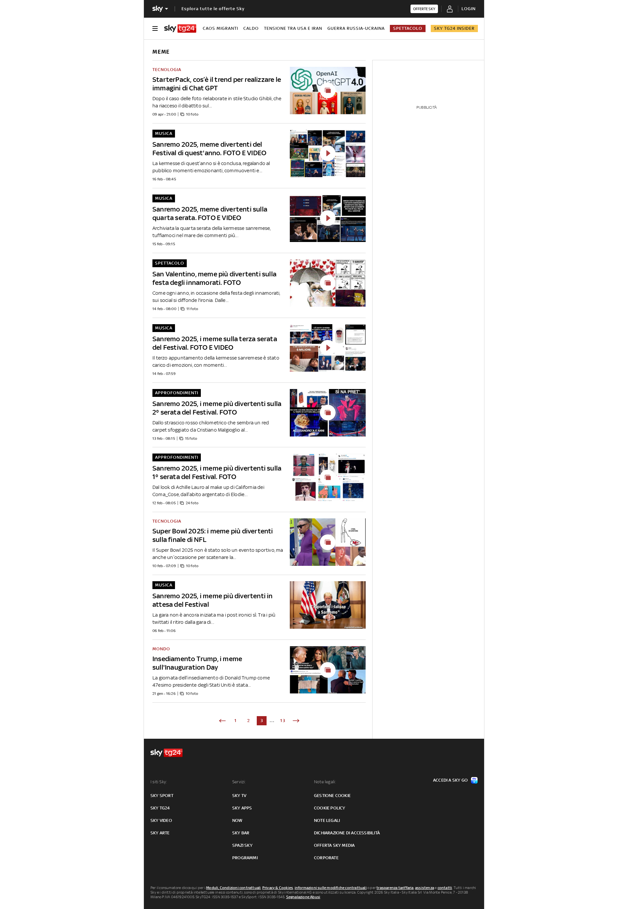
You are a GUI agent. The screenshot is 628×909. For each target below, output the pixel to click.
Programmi (245, 857)
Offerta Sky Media (334, 845)
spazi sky (242, 845)
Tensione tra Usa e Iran (293, 28)
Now (237, 820)
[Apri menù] (155, 28)
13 (283, 720)
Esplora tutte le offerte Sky (213, 8)
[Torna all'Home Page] (180, 28)
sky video (161, 820)
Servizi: (239, 781)
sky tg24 (160, 808)
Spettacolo (407, 28)
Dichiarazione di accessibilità (347, 832)
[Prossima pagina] (296, 721)
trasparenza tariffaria (394, 887)
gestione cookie (332, 795)
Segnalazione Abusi (303, 897)
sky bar (240, 832)
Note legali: (325, 781)
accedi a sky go (450, 780)
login (469, 8)
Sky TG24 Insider (454, 28)
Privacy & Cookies (277, 887)
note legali (327, 820)
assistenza (424, 887)
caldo (251, 28)
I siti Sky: (158, 781)
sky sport (161, 795)
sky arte (160, 832)
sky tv (239, 795)
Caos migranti (220, 28)
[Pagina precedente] (222, 721)
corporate (326, 857)
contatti (445, 887)
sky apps (242, 808)
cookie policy (329, 808)
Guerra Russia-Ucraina (356, 28)
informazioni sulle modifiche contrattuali (331, 887)
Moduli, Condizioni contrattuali (233, 887)
